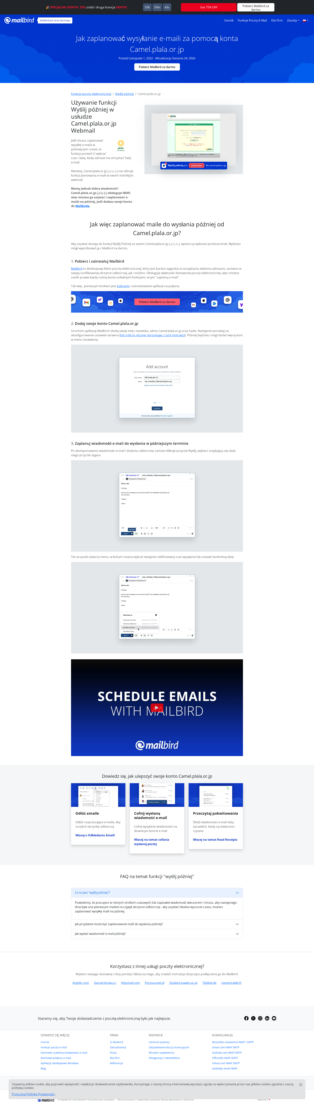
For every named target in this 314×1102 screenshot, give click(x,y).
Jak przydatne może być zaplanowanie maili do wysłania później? (119, 924)
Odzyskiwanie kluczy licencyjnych (169, 1047)
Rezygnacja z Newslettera (164, 1058)
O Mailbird (116, 1042)
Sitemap (164, 1099)
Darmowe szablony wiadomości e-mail (64, 1052)
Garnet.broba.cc (105, 983)
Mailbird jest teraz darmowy (55, 20)
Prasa (113, 1052)
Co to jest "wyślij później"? (92, 893)
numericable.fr (231, 983)
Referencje (116, 1063)
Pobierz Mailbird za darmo (157, 67)
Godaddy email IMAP (224, 1068)
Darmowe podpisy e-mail (56, 1058)
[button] (305, 20)
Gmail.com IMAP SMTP (225, 1047)
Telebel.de (209, 983)
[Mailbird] (19, 20)
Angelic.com (81, 983)
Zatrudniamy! (118, 1047)
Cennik (229, 20)
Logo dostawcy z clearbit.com (181, 1099)
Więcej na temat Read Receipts (215, 840)
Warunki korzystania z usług (130, 1099)
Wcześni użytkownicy (161, 1052)
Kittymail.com (130, 983)
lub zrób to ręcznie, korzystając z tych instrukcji (152, 335)
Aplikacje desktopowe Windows (60, 1063)
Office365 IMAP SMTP (225, 1058)
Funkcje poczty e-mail (252, 20)
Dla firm (277, 20)
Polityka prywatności (151, 1099)
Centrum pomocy (159, 1042)
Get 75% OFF (208, 7)
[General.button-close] (300, 1085)
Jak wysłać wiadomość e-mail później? (100, 934)
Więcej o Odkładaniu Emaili (95, 835)
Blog (43, 1068)
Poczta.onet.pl (154, 983)
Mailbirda (82, 206)
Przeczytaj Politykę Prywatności (33, 1094)
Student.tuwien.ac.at (183, 983)
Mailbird (76, 269)
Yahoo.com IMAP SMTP (226, 1063)
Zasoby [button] (292, 20)
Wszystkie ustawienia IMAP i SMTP (233, 1042)
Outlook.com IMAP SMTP (227, 1052)
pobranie (123, 286)
